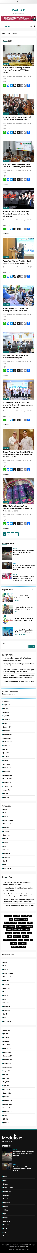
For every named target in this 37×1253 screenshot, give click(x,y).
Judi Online (11, 926)
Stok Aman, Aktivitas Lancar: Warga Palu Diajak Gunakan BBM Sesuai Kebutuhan (23, 552)
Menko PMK (16, 933)
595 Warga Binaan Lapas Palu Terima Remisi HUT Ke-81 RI (23, 608)
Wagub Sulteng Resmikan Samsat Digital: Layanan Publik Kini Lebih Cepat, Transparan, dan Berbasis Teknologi (18, 404)
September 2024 (7, 786)
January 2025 (6, 771)
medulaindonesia (9, 76)
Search (4, 643)
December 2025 (7, 731)
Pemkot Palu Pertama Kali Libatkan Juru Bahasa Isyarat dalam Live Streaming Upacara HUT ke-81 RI (23, 578)
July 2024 (5, 794)
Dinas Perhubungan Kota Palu (21, 919)
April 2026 (6, 716)
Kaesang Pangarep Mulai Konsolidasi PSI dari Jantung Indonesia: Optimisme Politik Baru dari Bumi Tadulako (18, 454)
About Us (11, 1249)
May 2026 (6, 712)
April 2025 (6, 760)
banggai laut (28, 916)
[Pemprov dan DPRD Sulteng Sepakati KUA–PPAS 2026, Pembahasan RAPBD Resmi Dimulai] (18, 55)
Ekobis (16, 634)
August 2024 (6, 790)
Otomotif (5, 850)
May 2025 (6, 756)
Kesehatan (6, 827)
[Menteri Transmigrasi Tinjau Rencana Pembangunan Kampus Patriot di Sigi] (18, 295)
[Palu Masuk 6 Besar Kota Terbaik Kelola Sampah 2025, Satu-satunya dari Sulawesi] (18, 151)
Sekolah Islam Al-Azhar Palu (10, 940)
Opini (14, 563)
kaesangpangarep (28, 926)
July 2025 (5, 749)
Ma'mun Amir (8, 933)
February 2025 (7, 768)
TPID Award (13, 943)
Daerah (15, 548)
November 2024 (7, 779)
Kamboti (9, 929)
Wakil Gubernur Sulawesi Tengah (18, 947)
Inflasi (5, 926)
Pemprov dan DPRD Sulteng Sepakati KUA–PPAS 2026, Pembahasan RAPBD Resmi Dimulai (17, 70)
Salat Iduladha (25, 936)
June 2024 (6, 797)
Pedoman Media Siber (22, 1249)
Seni (4, 865)
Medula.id (18, 10)
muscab (23, 933)
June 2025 (6, 753)
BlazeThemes (24, 1246)
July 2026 (5, 708)
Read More (5, 90)
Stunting (20, 940)
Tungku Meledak (22, 943)
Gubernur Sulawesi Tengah (10, 922)
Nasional (6, 304)
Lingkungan (6, 835)
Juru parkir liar (20, 926)
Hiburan (5, 816)
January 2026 (7, 727)
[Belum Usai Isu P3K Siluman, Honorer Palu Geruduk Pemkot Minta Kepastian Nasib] (18, 104)
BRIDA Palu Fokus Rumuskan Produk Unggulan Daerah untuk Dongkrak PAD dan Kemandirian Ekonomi (17, 508)
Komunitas (22, 634)
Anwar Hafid (16, 916)
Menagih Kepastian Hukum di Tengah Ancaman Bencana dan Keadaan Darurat (24, 567)
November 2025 (7, 734)
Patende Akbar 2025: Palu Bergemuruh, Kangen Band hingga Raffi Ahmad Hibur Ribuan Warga (16, 213)
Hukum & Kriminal (8, 820)
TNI (31, 940)
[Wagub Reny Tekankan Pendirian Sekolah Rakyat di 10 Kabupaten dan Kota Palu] (18, 248)
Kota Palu (27, 929)
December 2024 (7, 775)
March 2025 (6, 764)
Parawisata (6, 853)
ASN (23, 916)
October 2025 (7, 738)
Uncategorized (7, 868)
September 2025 (7, 742)
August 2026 (6, 705)
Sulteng (26, 940)
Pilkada (9, 936)
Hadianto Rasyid (22, 922)
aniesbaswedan (8, 916)
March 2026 (6, 719)
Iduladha (29, 922)
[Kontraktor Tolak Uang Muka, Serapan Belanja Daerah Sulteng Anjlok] (18, 342)
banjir (11, 919)
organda (29, 933)
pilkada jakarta (17, 936)
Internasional (7, 824)
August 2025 (6, 745)
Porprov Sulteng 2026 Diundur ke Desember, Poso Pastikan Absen (23, 620)
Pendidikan (6, 857)
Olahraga (23, 623)
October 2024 (7, 782)
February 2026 (7, 723)
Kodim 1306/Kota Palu (18, 929)
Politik (6, 448)
